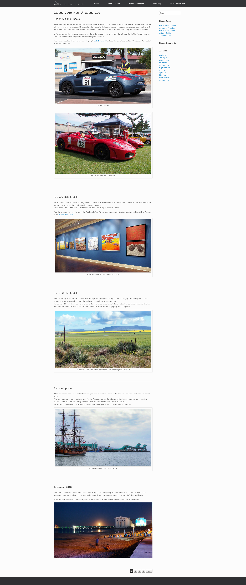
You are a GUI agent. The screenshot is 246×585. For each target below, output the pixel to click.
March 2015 (163, 75)
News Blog (157, 3)
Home (96, 3)
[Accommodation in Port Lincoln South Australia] (71, 3)
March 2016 (163, 62)
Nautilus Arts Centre (66, 214)
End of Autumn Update (67, 19)
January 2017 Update (66, 197)
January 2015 (164, 80)
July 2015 (162, 70)
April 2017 (163, 55)
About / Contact (113, 3)
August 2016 (164, 60)
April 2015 (163, 72)
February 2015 (164, 77)
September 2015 (165, 67)
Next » (149, 571)
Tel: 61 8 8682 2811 (177, 3)
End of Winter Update (66, 293)
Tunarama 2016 (63, 487)
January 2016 (164, 65)
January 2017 (164, 57)
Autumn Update (63, 388)
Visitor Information (136, 3)
